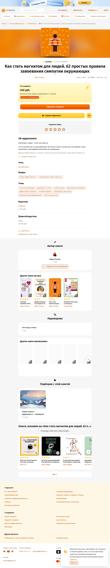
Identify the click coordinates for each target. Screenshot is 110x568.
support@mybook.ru (40, 551)
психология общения (26, 188)
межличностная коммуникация (30, 195)
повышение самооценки (62, 192)
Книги (8, 16)
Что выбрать (62, 10)
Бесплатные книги (37, 16)
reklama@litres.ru (9, 561)
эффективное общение (27, 192)
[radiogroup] (55, 130)
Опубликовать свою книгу (27, 234)
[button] (88, 359)
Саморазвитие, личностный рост (50, 177)
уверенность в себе (44, 188)
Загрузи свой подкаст (98, 16)
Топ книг (67, 16)
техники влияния (45, 192)
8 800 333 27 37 (24, 551)
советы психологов (51, 195)
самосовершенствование (76, 188)
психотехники (59, 188)
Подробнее (73, 559)
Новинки (54, 16)
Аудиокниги (20, 16)
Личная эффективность (27, 177)
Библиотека (77, 10)
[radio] (46, 129)
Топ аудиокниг (80, 16)
